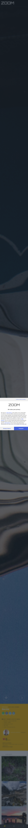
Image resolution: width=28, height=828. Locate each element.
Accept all (21, 428)
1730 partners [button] (9, 412)
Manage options (7, 428)
